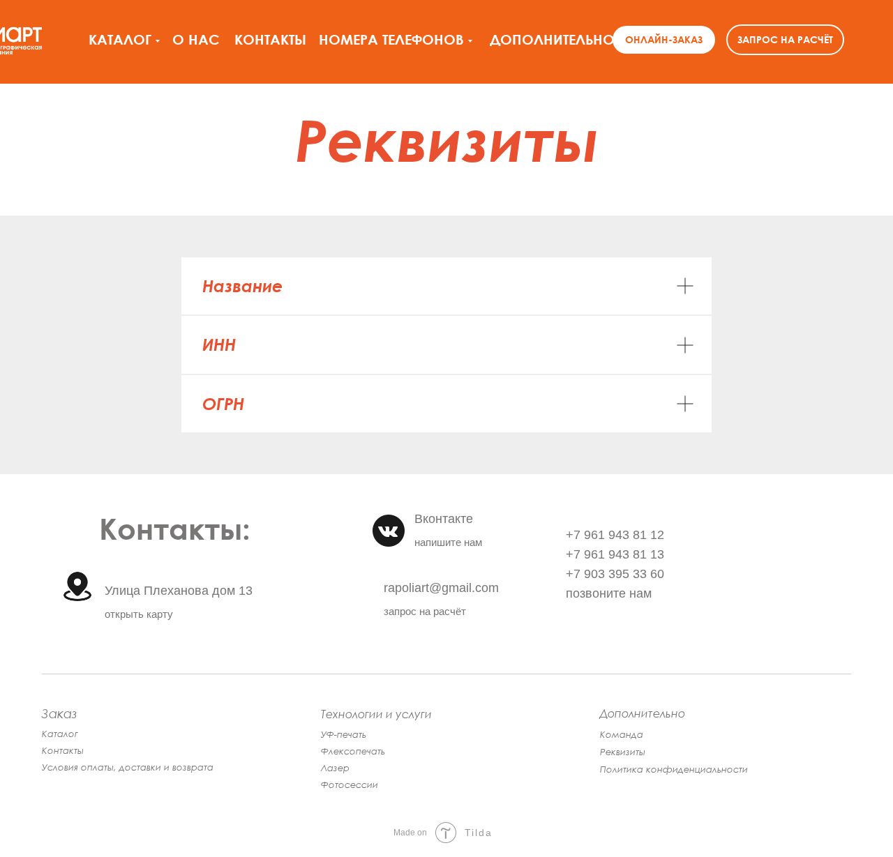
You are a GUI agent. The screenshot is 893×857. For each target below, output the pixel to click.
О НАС (196, 39)
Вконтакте (443, 519)
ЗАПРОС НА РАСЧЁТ (785, 39)
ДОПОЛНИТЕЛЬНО (552, 39)
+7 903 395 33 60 (615, 574)
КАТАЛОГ (120, 39)
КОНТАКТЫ (270, 39)
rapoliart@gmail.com (441, 588)
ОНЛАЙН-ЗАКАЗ (664, 39)
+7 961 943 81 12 (615, 535)
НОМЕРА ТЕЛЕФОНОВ (391, 39)
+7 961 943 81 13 (615, 554)
